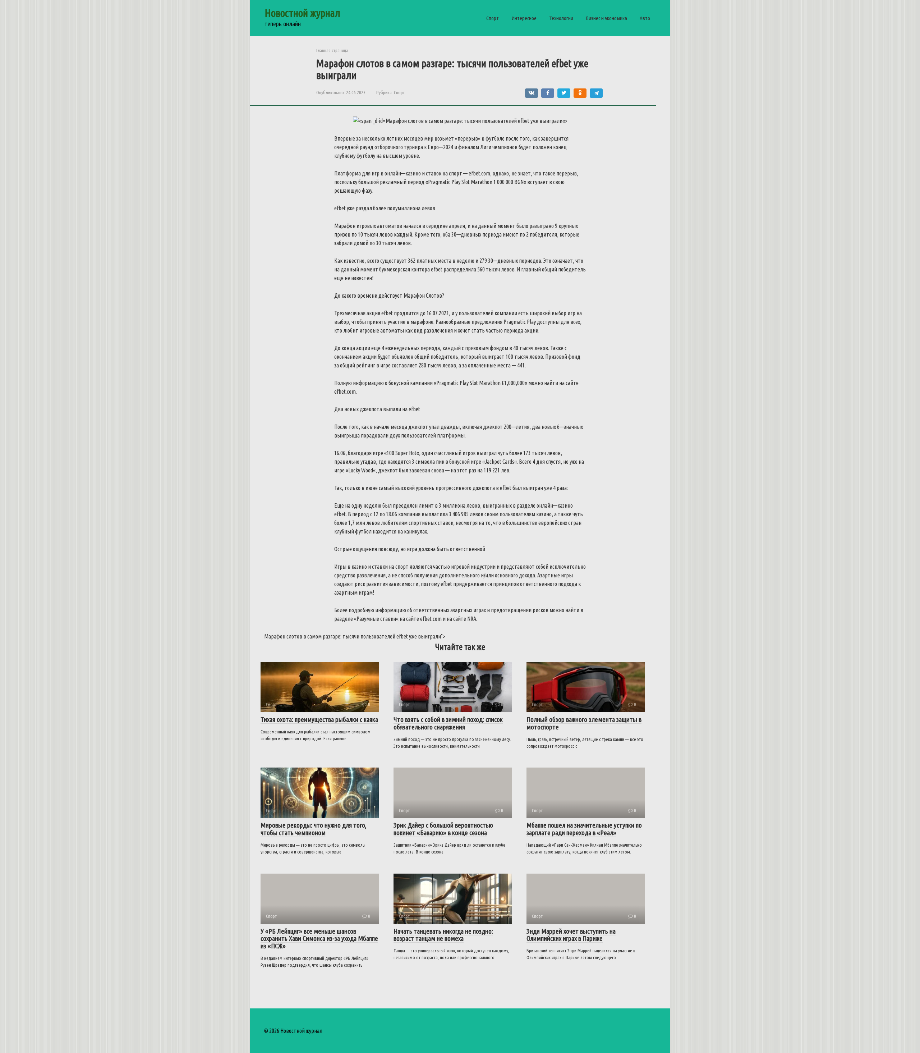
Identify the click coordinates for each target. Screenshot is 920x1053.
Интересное (524, 18)
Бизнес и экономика (606, 18)
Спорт (492, 18)
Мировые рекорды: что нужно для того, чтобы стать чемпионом (314, 829)
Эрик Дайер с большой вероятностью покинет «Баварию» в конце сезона (443, 829)
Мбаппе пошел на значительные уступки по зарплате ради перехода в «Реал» (584, 829)
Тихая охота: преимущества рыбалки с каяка (319, 719)
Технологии (561, 18)
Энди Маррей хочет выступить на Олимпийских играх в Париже (571, 935)
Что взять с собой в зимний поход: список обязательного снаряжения (448, 723)
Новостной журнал (302, 13)
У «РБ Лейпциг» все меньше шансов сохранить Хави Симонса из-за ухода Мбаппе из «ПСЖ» (319, 938)
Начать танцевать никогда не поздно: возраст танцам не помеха (443, 935)
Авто (645, 18)
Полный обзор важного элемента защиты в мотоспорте (583, 723)
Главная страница (332, 50)
